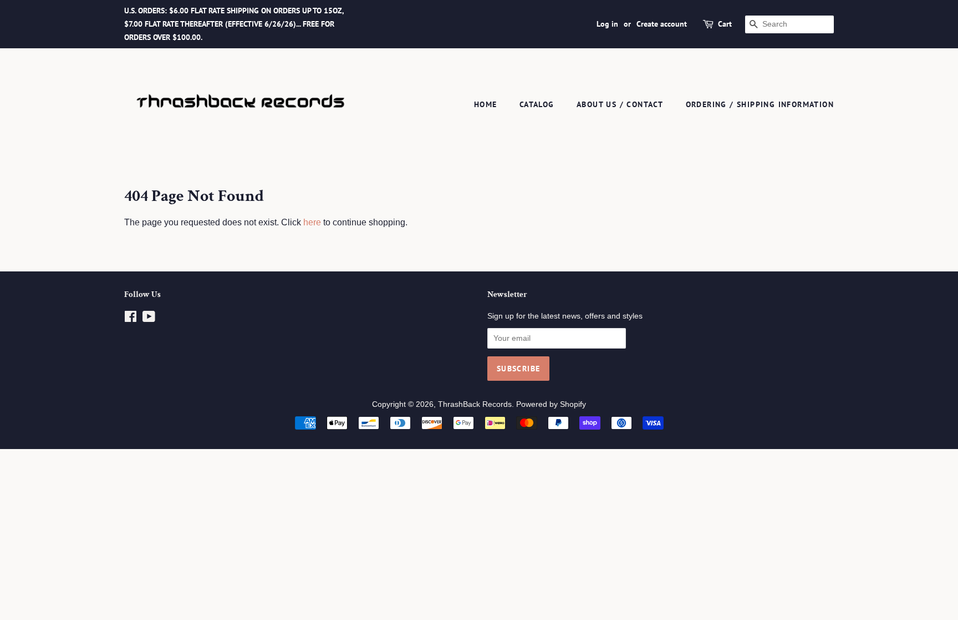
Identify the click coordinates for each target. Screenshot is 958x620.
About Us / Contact (620, 104)
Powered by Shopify (551, 404)
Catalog (536, 104)
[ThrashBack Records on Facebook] (130, 319)
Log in (607, 24)
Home (485, 104)
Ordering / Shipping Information (760, 104)
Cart (725, 24)
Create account (661, 24)
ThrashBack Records (475, 404)
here (312, 222)
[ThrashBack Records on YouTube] (148, 319)
